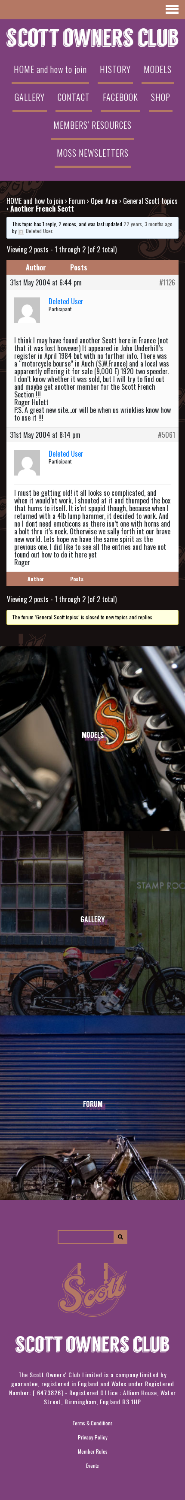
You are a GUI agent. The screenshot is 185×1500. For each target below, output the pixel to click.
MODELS (158, 69)
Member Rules (93, 1451)
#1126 (167, 282)
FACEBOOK (120, 97)
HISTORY (115, 69)
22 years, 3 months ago (148, 223)
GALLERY (30, 97)
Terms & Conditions (92, 1423)
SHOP (160, 97)
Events (92, 1465)
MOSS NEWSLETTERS (93, 152)
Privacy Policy (93, 1437)
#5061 (166, 435)
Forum (77, 201)
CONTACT (74, 97)
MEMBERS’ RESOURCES (92, 124)
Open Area (104, 201)
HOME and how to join (50, 69)
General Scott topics (150, 201)
